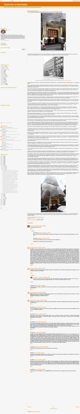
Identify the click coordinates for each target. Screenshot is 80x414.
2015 (3, 199)
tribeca (2, 82)
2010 (3, 204)
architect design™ (5, 130)
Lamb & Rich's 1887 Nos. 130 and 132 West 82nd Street (10, 186)
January (4, 198)
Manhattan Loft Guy (5, 143)
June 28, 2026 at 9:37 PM (40, 369)
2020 (3, 161)
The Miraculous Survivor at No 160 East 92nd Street (9, 185)
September (4, 168)
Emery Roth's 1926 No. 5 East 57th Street (8, 183)
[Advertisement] (36, 398)
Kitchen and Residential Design (7, 127)
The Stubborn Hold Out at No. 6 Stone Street (8, 180)
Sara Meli (32, 247)
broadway (2, 70)
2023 (3, 158)
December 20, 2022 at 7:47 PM (44, 232)
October (4, 167)
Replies (33, 230)
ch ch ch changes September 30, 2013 (7, 144)
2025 (3, 156)
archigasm (4, 133)
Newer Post (29, 406)
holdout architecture (37, 220)
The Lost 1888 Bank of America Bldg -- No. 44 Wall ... (9, 177)
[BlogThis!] (39, 219)
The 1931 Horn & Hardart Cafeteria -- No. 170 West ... (10, 176)
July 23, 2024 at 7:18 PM (39, 352)
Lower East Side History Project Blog (8, 139)
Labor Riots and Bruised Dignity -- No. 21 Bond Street (10, 175)
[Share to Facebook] (41, 219)
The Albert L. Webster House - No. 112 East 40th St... (9, 189)
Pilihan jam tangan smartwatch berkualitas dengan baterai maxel (11, 134)
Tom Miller (35, 277)
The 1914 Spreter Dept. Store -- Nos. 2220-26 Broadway (10, 171)
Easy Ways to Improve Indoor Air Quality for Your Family (10, 128)
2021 (3, 160)
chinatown (2, 72)
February (4, 197)
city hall (2, 73)
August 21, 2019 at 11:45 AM (40, 292)
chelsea (2, 71)
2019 (3, 162)
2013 (3, 201)
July (3, 193)
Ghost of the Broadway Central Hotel (7, 147)
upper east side (3, 83)
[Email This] (38, 219)
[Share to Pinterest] (42, 219)
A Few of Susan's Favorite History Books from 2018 (9, 137)
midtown (41, 220)
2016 (3, 165)
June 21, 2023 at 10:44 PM (40, 332)
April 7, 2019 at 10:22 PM (40, 285)
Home (53, 406)
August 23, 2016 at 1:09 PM (39, 247)
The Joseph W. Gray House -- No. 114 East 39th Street (10, 179)
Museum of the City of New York (67, 80)
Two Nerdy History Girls (6, 136)
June (3, 194)
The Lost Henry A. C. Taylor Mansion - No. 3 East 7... (9, 187)
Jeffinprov (32, 225)
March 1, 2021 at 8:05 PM (42, 300)
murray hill (2, 79)
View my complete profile (5, 40)
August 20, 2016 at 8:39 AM (40, 225)
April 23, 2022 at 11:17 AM (40, 307)
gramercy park (3, 75)
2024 (3, 157)
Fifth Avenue (3, 66)
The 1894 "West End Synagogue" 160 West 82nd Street (10, 191)
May (3, 195)
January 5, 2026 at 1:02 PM (40, 359)
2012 (3, 202)
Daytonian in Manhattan (15, 4)
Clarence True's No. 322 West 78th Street (8, 181)
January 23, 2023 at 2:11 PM (41, 321)
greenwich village (3, 76)
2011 (3, 203)
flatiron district (3, 74)
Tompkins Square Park (4, 69)
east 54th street (32, 220)
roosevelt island (3, 80)
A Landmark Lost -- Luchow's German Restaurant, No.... (10, 182)
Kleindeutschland (3, 67)
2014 (3, 200)
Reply (31, 228)
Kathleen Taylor (33, 300)
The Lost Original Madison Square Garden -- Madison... (10, 192)
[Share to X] (40, 219)
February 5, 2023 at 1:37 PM (43, 238)
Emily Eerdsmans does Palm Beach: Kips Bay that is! (9, 131)
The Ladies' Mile (3, 68)
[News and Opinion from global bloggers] (4, 210)
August (4, 169)
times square (3, 81)
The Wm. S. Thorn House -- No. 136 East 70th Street (9, 173)
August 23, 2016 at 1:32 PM (39, 268)
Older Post (77, 406)
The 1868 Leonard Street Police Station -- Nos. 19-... (9, 170)
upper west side (3, 84)
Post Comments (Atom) (36, 411)
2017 (3, 164)
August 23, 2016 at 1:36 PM (44, 277)
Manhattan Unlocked (5, 146)
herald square (3, 77)
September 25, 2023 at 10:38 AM (41, 346)
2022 (3, 159)
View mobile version (53, 408)
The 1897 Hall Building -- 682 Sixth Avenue (8, 188)
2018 (3, 163)
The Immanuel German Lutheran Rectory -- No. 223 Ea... (10, 174)
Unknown (32, 292)
